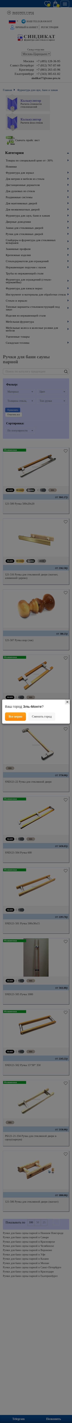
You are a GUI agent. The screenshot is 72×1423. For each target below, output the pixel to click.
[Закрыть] (67, 702)
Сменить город (42, 716)
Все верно (15, 716)
